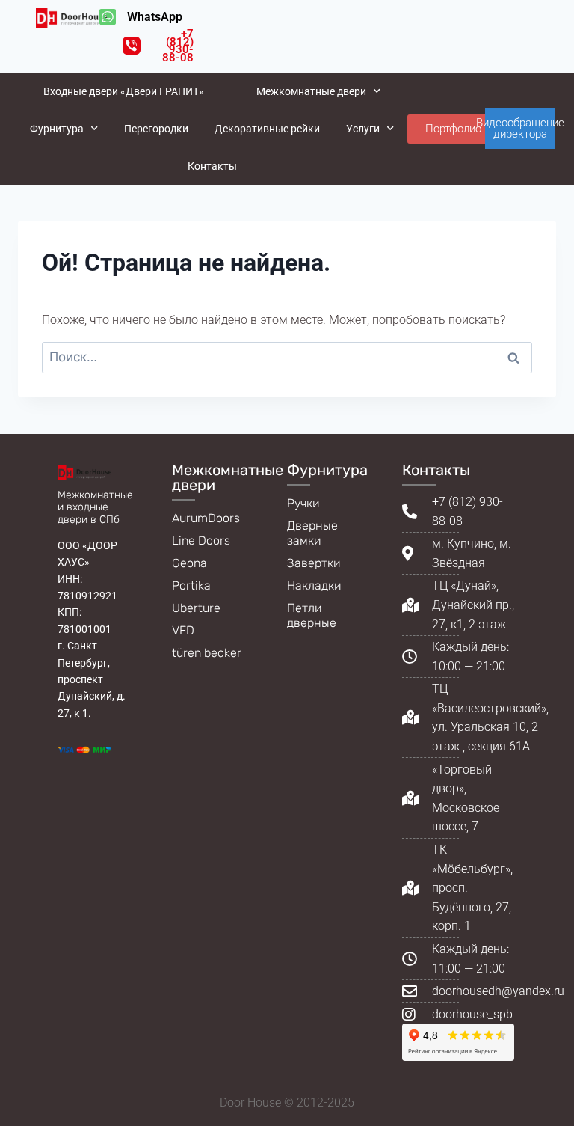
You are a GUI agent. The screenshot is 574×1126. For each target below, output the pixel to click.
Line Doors (201, 540)
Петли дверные (311, 615)
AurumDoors (206, 518)
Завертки (314, 563)
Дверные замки (312, 533)
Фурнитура (57, 129)
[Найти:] (287, 357)
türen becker (206, 653)
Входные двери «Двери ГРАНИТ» (123, 91)
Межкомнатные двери (311, 91)
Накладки (314, 585)
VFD (183, 630)
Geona (189, 563)
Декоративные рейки (267, 129)
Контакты (212, 166)
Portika (191, 585)
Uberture (196, 608)
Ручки (303, 503)
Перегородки (156, 129)
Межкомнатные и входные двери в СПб (95, 508)
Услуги (363, 129)
